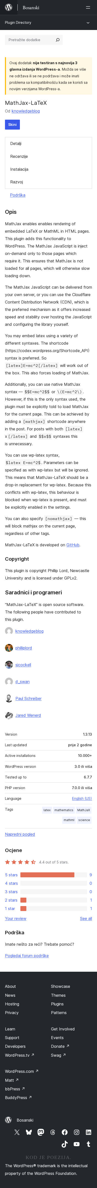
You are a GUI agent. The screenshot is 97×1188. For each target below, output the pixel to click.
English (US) (82, 798)
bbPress (15, 1088)
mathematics (63, 810)
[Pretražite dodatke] (58, 40)
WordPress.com (22, 1071)
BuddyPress (18, 1097)
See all (86, 918)
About (10, 986)
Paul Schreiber (28, 698)
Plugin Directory (18, 22)
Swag (58, 1055)
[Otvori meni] (89, 7)
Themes (58, 995)
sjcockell (23, 664)
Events (57, 1037)
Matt (12, 1080)
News (10, 995)
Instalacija (19, 169)
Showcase (60, 986)
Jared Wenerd (28, 715)
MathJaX (83, 810)
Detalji (15, 143)
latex (47, 810)
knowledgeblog (26, 111)
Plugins (57, 1003)
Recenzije (19, 156)
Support (12, 1037)
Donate (60, 1046)
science (84, 820)
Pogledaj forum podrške (27, 955)
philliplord (23, 647)
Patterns (59, 1012)
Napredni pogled (20, 834)
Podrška (17, 195)
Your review (15, 918)
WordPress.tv (20, 1055)
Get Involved (63, 1028)
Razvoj (16, 181)
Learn (10, 1028)
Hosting (12, 1003)
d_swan (22, 681)
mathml (69, 820)
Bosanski (25, 1120)
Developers (15, 1046)
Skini (12, 124)
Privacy (12, 1012)
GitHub (72, 544)
